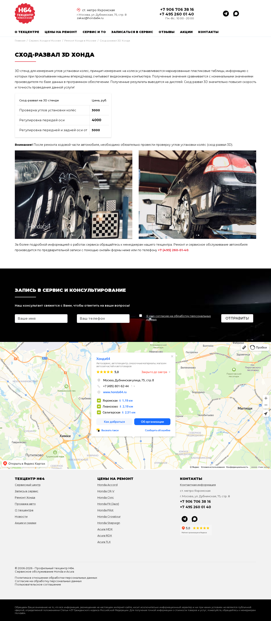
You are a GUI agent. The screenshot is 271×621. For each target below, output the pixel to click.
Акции (186, 32)
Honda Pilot (105, 510)
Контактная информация (198, 484)
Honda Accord (107, 484)
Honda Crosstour (109, 516)
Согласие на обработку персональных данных (48, 581)
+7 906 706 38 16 (177, 9)
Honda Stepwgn (108, 523)
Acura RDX (104, 535)
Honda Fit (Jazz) (108, 503)
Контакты (208, 32)
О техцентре (27, 32)
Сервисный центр (28, 484)
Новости (21, 516)
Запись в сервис (26, 491)
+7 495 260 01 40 (176, 14)
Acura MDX (105, 529)
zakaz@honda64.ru (90, 18)
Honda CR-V (105, 491)
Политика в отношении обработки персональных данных (56, 577)
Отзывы (166, 32)
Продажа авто (25, 503)
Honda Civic (105, 497)
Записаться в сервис (132, 32)
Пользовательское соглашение (38, 584)
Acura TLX (104, 542)
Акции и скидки (25, 523)
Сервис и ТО (94, 32)
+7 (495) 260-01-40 (173, 250)
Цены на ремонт (61, 32)
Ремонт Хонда (25, 497)
